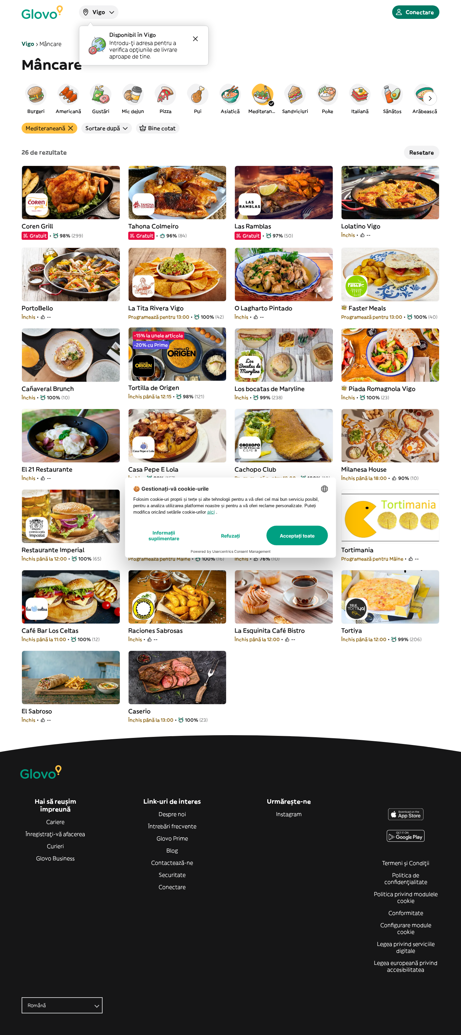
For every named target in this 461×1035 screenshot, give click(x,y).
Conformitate (405, 913)
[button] (36, 98)
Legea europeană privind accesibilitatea (405, 966)
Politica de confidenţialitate (405, 878)
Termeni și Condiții (405, 863)
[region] (230, 98)
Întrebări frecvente (172, 826)
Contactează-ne (172, 862)
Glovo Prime (172, 838)
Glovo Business (55, 858)
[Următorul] (430, 98)
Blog (172, 850)
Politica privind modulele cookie (406, 897)
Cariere (55, 821)
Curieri (55, 846)
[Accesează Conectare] (42, 12)
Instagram (289, 814)
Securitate (172, 874)
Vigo (28, 43)
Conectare (172, 887)
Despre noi (172, 814)
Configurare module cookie (405, 928)
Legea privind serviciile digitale (406, 947)
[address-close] (195, 39)
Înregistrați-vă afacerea (55, 834)
